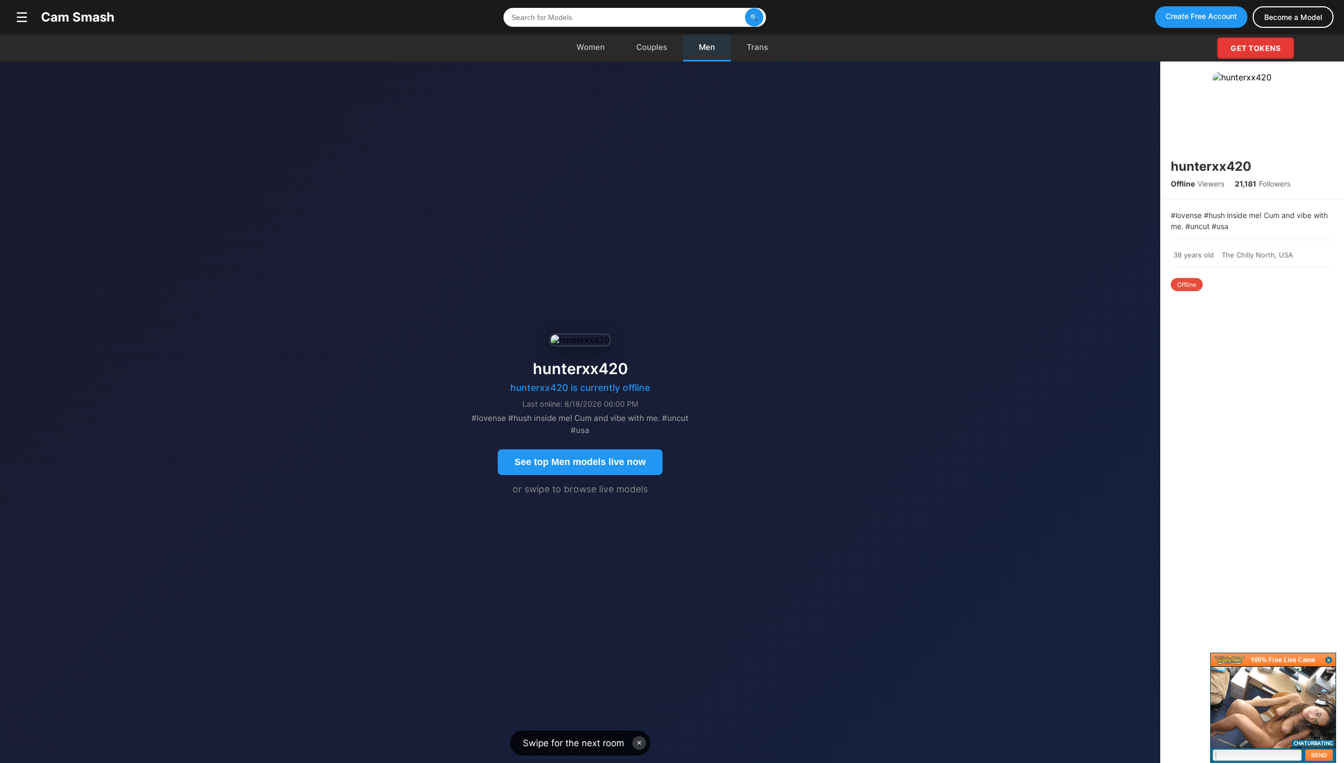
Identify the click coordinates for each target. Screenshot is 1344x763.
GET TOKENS (1255, 48)
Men (707, 47)
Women (590, 47)
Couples (651, 47)
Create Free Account (1201, 16)
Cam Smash (77, 17)
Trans (757, 47)
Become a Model (1293, 17)
